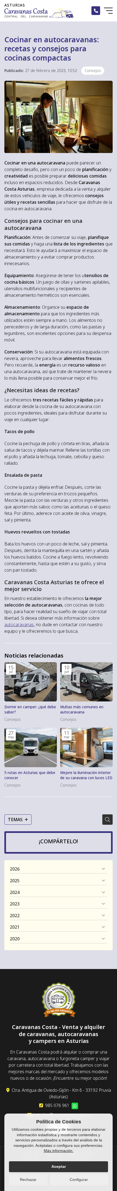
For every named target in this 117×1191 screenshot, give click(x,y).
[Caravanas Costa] (38, 12)
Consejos (93, 70)
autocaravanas (19, 625)
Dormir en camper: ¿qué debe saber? (30, 709)
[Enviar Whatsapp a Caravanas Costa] (75, 1106)
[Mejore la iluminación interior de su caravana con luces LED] (86, 747)
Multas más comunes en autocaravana (81, 709)
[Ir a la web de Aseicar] (59, 1000)
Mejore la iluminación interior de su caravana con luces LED (86, 775)
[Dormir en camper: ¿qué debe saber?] (30, 682)
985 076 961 (57, 1105)
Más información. (58, 1150)
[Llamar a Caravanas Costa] (95, 10)
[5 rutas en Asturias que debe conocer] (30, 747)
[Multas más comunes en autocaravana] (86, 682)
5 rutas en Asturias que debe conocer (29, 775)
